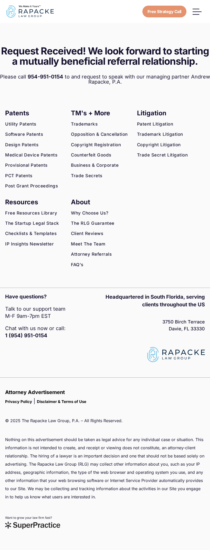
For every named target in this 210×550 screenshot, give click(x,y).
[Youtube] (43, 358)
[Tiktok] (55, 358)
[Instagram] (20, 358)
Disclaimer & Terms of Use (61, 401)
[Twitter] (32, 358)
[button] (197, 11)
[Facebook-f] (9, 358)
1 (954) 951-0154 (26, 335)
